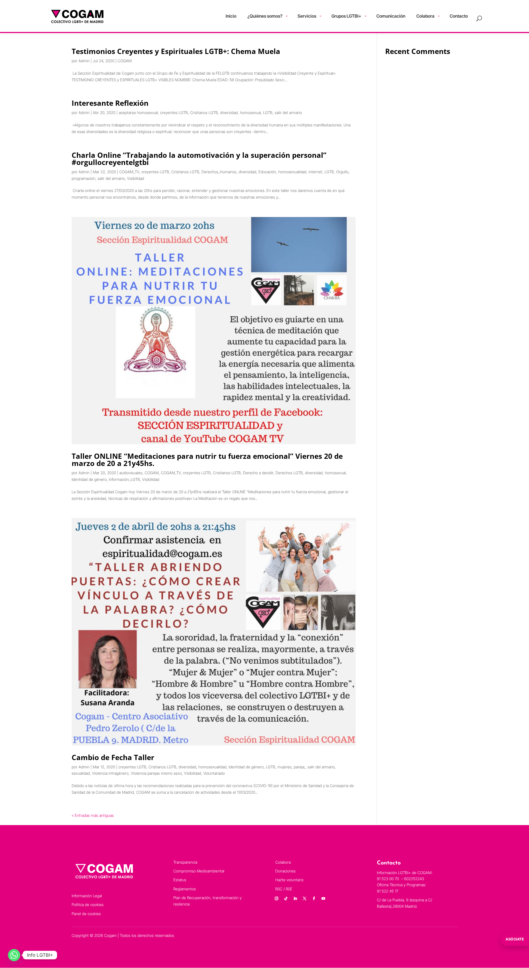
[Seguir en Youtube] (323, 898)
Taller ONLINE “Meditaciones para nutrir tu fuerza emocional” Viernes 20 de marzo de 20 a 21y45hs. (207, 459)
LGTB (267, 112)
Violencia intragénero (110, 773)
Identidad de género (89, 479)
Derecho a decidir (258, 472)
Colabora (425, 16)
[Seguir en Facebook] (314, 898)
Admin (84, 60)
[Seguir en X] (304, 898)
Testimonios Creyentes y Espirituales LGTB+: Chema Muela (176, 51)
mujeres (284, 766)
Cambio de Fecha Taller (113, 757)
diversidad (229, 112)
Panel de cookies (86, 913)
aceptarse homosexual (138, 112)
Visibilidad (135, 178)
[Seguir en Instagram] (276, 898)
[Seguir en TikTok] (286, 898)
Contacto (459, 16)
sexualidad (81, 773)
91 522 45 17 (387, 891)
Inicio (231, 16)
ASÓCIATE (515, 939)
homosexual (250, 112)
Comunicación (390, 16)
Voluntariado (214, 773)
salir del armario (288, 112)
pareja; (299, 766)
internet (315, 171)
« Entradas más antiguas (93, 815)
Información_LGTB (124, 479)
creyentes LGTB (174, 112)
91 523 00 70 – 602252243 (401, 878)
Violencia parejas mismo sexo (156, 773)
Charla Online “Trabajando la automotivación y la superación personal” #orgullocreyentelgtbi (199, 158)
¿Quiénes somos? (264, 16)
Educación (267, 171)
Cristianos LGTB (204, 112)
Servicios (307, 16)
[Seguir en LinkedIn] (295, 898)
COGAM (125, 60)
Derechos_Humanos (218, 171)
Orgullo (342, 171)
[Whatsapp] (14, 955)
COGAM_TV (129, 171)
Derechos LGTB (289, 472)
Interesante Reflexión (110, 103)
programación (83, 178)
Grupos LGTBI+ (346, 16)
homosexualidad (292, 171)
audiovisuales (130, 472)
